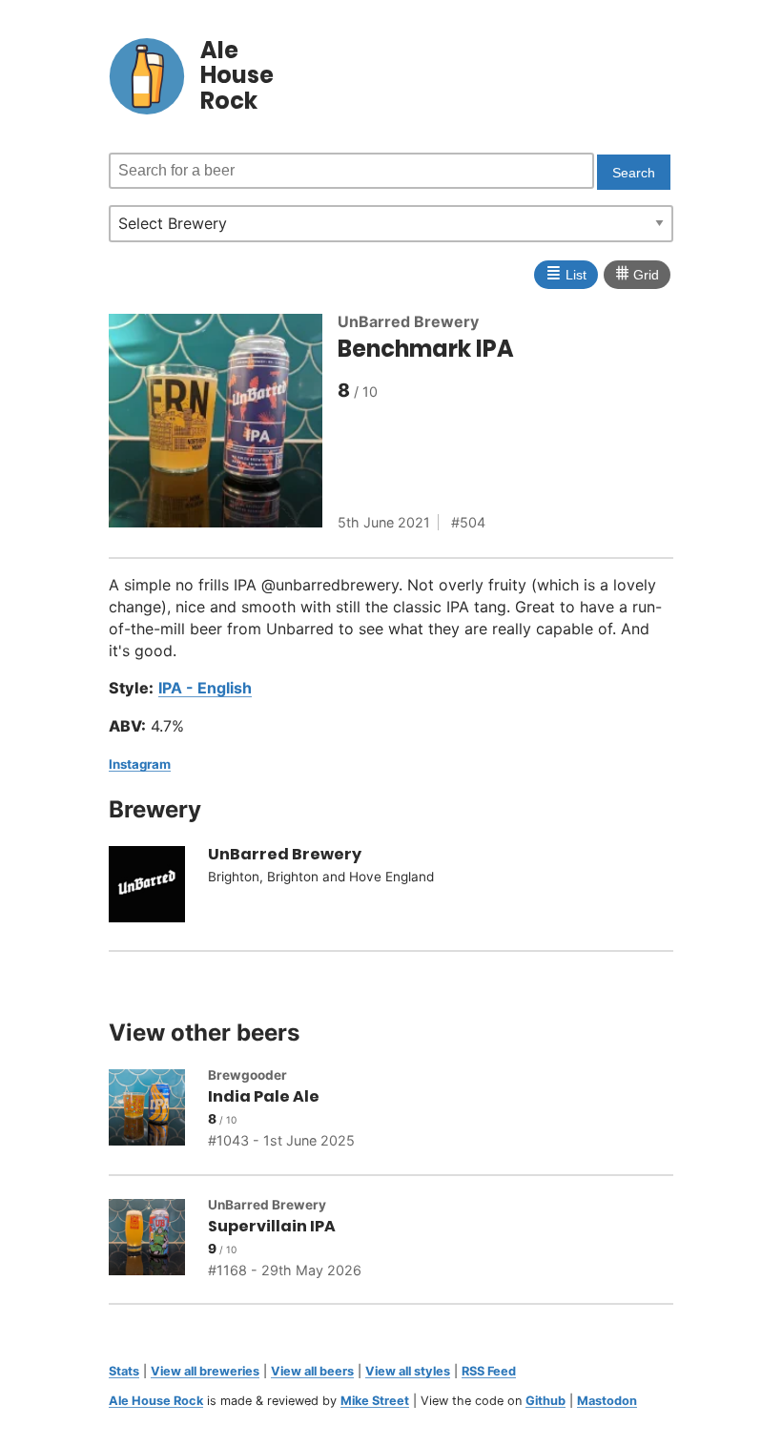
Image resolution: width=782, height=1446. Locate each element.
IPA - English (205, 687)
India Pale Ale (263, 1096)
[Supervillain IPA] (158, 1240)
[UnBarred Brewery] (158, 887)
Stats (124, 1371)
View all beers (312, 1371)
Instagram (140, 764)
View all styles (407, 1371)
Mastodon (607, 1401)
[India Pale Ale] (158, 1110)
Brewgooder (247, 1075)
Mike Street (374, 1401)
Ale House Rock (156, 1401)
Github (545, 1401)
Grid (637, 272)
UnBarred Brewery (408, 321)
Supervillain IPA (272, 1226)
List (565, 272)
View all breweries (205, 1371)
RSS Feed (489, 1371)
